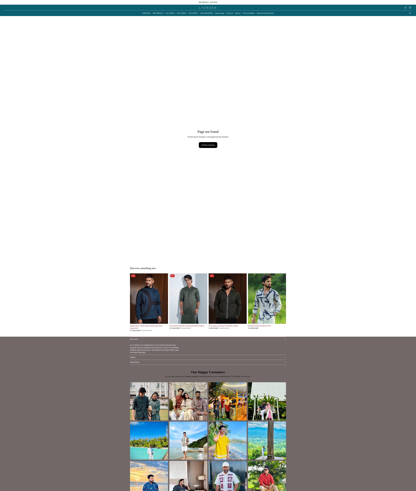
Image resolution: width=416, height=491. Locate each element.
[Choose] (165, 320)
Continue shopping (208, 145)
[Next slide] (165, 298)
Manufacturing (134, 362)
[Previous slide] (133, 298)
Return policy (134, 339)
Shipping (132, 357)
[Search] (410, 13)
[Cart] (410, 7)
